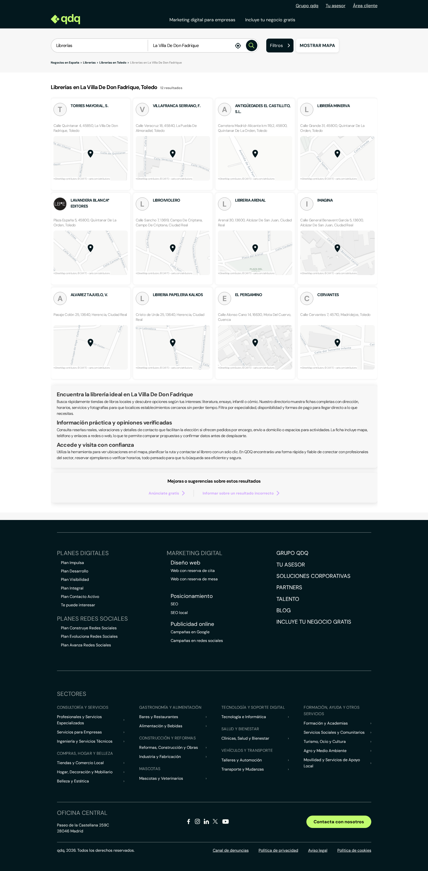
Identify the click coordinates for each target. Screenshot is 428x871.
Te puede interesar (78, 605)
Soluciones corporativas (313, 576)
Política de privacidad (278, 850)
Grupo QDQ (292, 553)
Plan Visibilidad (75, 579)
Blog (283, 610)
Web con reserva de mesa (194, 579)
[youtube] (225, 823)
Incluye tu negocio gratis (270, 20)
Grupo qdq (307, 6)
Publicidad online (192, 624)
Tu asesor (336, 6)
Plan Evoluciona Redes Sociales (89, 636)
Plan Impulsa (72, 562)
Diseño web (185, 563)
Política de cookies (354, 850)
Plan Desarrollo (74, 571)
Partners (289, 587)
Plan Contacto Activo (80, 596)
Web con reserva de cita (193, 570)
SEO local (179, 612)
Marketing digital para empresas (202, 20)
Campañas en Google (190, 632)
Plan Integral (72, 588)
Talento (287, 599)
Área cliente (365, 6)
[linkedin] (206, 822)
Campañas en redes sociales (197, 640)
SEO (174, 604)
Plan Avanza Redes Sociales (86, 645)
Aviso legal (317, 850)
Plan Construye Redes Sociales (89, 628)
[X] (215, 822)
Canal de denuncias (231, 850)
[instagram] (197, 822)
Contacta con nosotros (339, 822)
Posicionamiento (192, 596)
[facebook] (188, 822)
